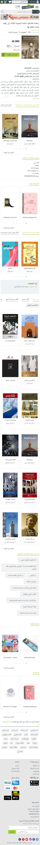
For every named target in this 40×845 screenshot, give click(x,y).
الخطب (34, 738)
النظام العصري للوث (10, 460)
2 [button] (23, 149)
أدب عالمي (5, 730)
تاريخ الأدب (25, 738)
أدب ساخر (15, 730)
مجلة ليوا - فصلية (10, 380)
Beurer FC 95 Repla (10, 707)
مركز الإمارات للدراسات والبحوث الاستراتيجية (22, 600)
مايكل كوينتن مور (29, 463)
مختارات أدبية (33, 747)
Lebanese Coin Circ (10, 217)
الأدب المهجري (6, 734)
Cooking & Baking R (30, 707)
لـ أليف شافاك (29, 271)
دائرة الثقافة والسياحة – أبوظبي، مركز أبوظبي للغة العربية (21, 568)
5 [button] (13, 149)
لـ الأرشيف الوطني (32, 305)
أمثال (26, 734)
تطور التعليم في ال (30, 499)
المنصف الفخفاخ (10, 463)
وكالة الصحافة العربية (29, 606)
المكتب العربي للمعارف (29, 594)
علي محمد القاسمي (10, 542)
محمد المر (29, 383)
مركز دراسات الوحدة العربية (28, 613)
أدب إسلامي (34, 730)
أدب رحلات (24, 730)
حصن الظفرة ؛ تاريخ (29, 341)
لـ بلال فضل (10, 271)
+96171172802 (34, 811)
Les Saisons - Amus (10, 658)
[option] (29, 128)
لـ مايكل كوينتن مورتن (30, 144)
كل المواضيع (7, 721)
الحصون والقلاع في (10, 539)
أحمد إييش (34, 30)
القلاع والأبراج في (29, 420)
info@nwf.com (34, 814)
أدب (38, 724)
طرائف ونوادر (20, 743)
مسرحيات (23, 747)
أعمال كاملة (34, 734)
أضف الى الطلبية (12, 54)
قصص (5, 743)
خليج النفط (30, 140)
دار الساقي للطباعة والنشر (15, 575)
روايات (35, 743)
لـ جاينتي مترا (10, 144)
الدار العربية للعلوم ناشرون (28, 560)
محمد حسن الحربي (29, 502)
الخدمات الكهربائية (10, 499)
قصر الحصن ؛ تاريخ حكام (10, 140)
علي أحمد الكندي (29, 423)
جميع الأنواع (21, 73)
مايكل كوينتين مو (29, 542)
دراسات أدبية (14, 738)
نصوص (4, 747)
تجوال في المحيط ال (10, 420)
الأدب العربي (17, 734)
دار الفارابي (33, 575)
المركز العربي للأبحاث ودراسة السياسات (24, 588)
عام (11, 743)
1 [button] (26, 149)
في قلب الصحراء (29, 539)
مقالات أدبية (13, 747)
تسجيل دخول (33, 2)
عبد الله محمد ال (29, 344)
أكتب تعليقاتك (33, 286)
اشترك (12, 832)
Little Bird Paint (29, 658)
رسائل (5, 738)
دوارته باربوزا (9, 423)
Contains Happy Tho (29, 217)
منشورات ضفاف (31, 581)
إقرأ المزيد (36, 98)
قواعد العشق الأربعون (29, 268)
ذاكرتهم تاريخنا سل (10, 341)
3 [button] (20, 149)
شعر (28, 743)
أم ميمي (10, 268)
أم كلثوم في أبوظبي (29, 380)
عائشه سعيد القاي (9, 502)
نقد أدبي (20, 751)
